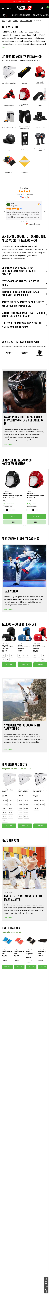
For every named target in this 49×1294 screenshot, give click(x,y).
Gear (9, 21)
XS (3, 655)
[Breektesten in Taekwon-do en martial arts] (24, 868)
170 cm (10, 812)
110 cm (11, 800)
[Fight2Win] (24, 353)
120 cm (5, 804)
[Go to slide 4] (24, 221)
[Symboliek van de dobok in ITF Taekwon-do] (24, 700)
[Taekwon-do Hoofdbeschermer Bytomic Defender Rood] (36, 479)
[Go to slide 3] (22, 221)
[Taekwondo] (24, 566)
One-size (5, 960)
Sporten (15, 21)
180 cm (4, 817)
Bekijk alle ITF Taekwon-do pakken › (16, 768)
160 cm (4, 812)
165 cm (20, 804)
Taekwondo (11, 591)
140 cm (4, 808)
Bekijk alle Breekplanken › (12, 932)
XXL (43, 659)
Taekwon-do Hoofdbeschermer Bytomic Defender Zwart (12, 495)
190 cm (10, 817)
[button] (9, 8)
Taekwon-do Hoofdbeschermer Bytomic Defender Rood (36, 495)
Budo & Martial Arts (26, 21)
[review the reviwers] (40, 205)
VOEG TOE (9, 664)
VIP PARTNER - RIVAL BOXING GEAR (24, 2)
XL (13, 510)
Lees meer (5, 47)
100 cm (5, 800)
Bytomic (6, 491)
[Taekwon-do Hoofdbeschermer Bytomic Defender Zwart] (13, 479)
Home (3, 21)
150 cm (10, 808)
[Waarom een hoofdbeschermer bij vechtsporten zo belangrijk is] (24, 392)
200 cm (5, 821)
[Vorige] (4, 639)
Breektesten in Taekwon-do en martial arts (23, 897)
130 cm (11, 804)
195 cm (20, 817)
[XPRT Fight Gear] (9, 353)
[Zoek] (42, 7)
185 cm (20, 812)
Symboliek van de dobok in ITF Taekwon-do (22, 727)
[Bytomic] (39, 353)
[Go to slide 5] (26, 221)
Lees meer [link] (8, 444)
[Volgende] (45, 639)
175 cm (20, 808)
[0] (45, 7)
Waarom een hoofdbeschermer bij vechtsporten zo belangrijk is (23, 420)
